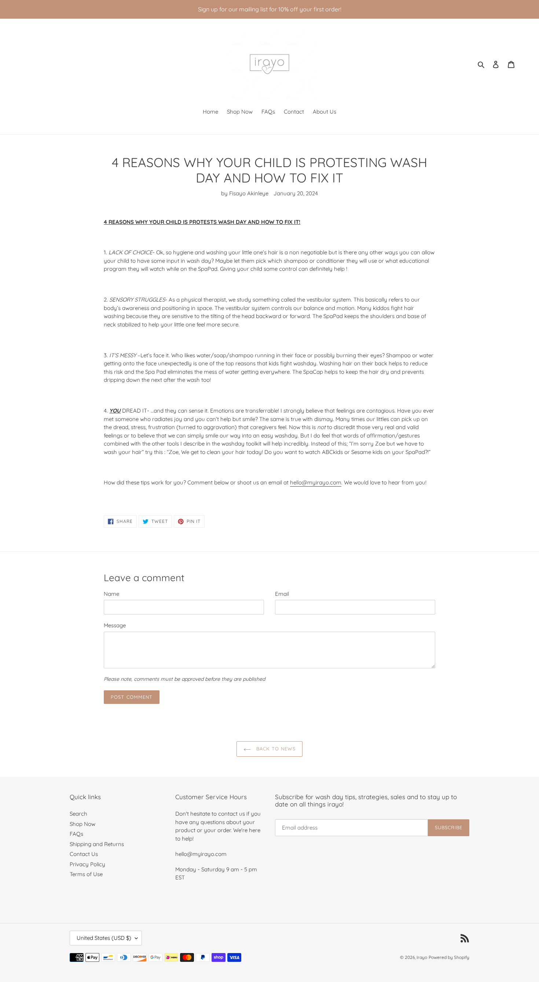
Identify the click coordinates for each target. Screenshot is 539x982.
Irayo (422, 957)
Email (282, 593)
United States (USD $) (104, 937)
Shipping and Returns (97, 844)
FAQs (76, 833)
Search (78, 813)
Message (115, 625)
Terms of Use (86, 874)
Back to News (275, 749)
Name (111, 593)
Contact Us (84, 853)
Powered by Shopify (449, 957)
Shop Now (82, 823)
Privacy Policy (87, 864)
